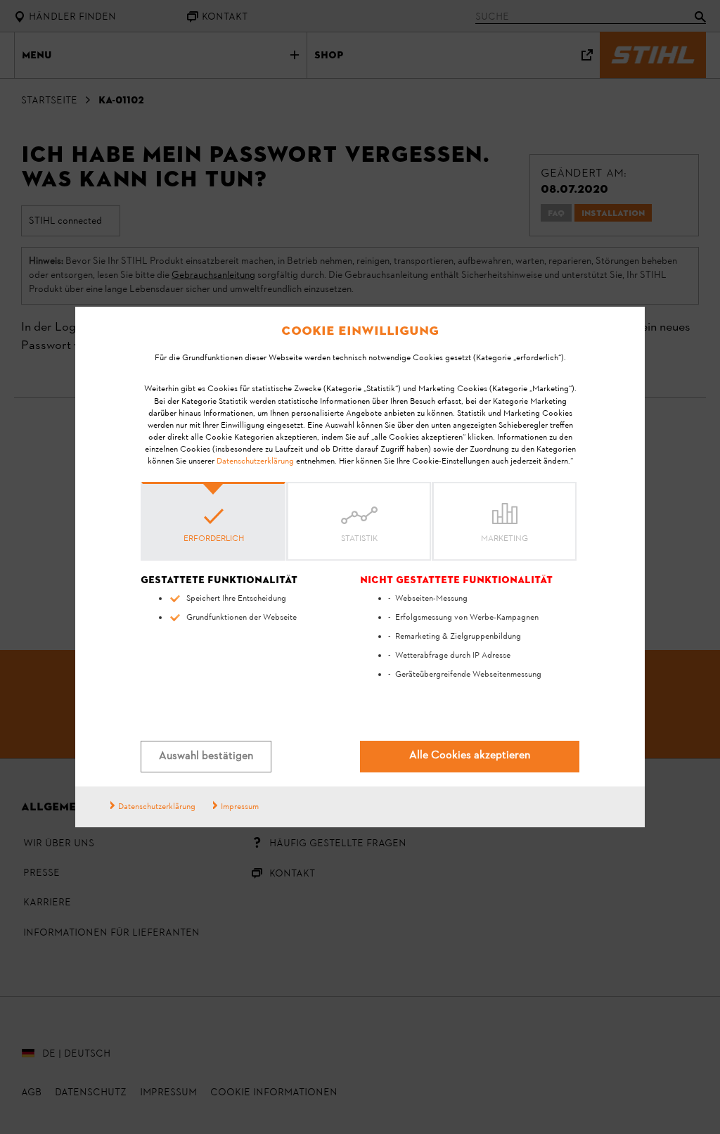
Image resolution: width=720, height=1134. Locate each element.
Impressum (240, 807)
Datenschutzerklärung (255, 461)
